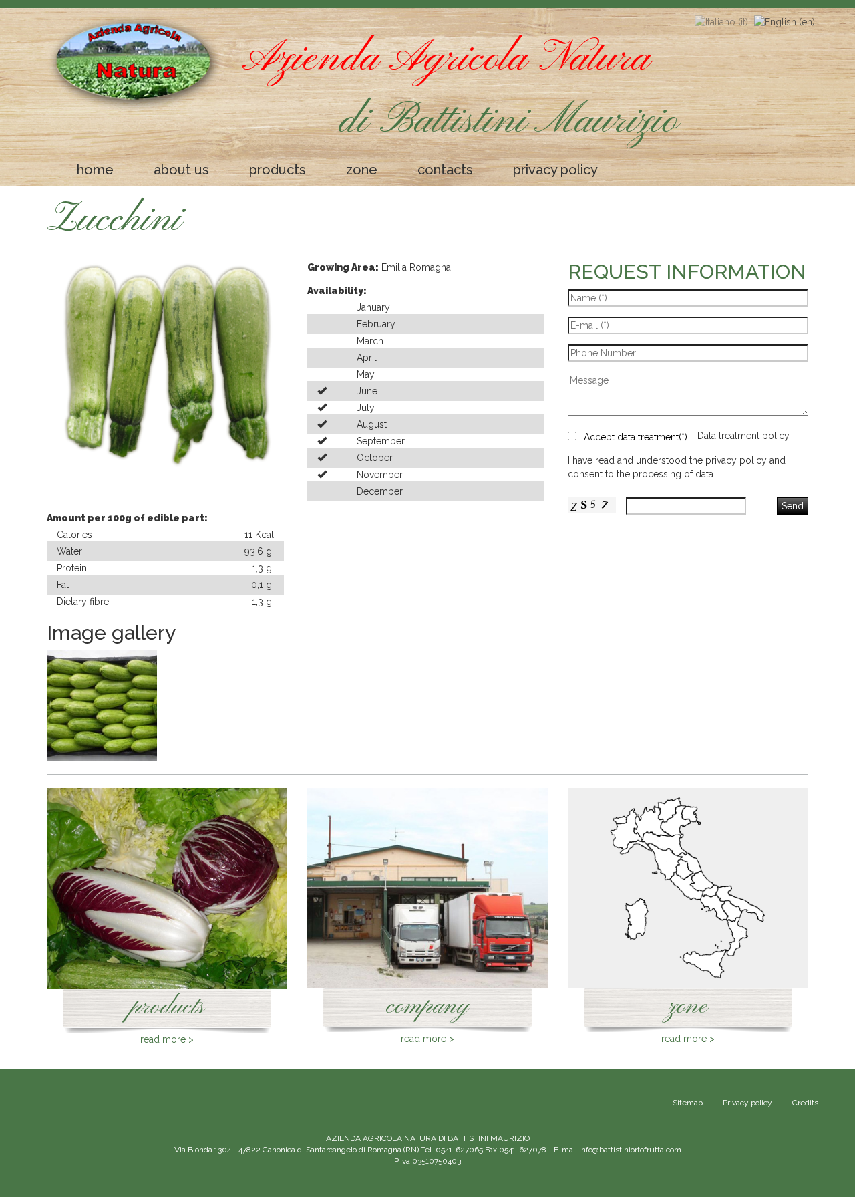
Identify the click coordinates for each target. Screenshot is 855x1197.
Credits (805, 1102)
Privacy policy (555, 170)
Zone (361, 170)
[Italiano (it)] (721, 21)
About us (181, 170)
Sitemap (688, 1102)
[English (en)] (784, 21)
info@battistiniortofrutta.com (630, 1149)
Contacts (445, 170)
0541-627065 (459, 1149)
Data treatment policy (743, 435)
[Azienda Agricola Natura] (134, 62)
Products (277, 170)
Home (95, 170)
